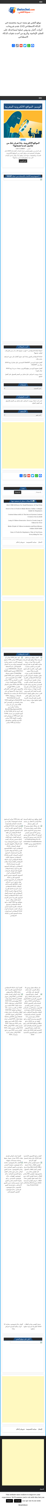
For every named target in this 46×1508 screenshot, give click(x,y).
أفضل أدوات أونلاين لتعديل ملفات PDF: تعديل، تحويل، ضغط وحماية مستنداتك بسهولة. (13, 1158)
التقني (28, 148)
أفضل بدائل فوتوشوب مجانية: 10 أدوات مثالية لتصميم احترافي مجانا (13, 1326)
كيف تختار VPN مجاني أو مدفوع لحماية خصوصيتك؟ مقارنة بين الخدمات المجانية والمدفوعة (13, 821)
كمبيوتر (23, 140)
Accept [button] (17, 1501)
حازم (40, 401)
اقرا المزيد (22, 161)
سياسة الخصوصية (31, 542)
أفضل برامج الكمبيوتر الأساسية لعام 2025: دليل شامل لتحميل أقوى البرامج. (33, 1158)
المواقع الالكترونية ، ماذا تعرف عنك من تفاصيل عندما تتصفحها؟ (23, 144)
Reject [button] (9, 1501)
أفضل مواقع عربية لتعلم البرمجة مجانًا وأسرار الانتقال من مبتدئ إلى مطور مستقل (32, 821)
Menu (40, 2)
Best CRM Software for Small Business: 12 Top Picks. (24, 505)
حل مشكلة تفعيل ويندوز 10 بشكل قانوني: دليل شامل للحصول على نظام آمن (32, 990)
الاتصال (40, 542)
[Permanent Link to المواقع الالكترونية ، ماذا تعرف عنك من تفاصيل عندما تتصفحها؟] (23, 124)
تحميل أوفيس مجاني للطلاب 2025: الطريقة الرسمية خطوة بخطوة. (33, 1326)
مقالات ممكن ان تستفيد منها (20, 501)
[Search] (44, 98)
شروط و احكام (20, 542)
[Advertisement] (23, 72)
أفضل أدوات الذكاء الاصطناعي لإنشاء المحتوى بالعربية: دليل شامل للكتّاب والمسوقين (13, 990)
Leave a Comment (20, 148)
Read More (23, 1505)
